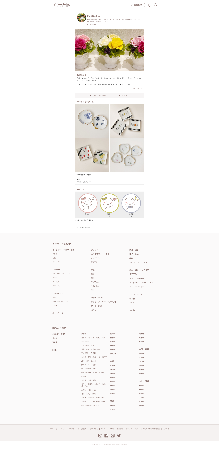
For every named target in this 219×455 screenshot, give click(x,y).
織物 (131, 258)
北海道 (54, 338)
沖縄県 (141, 405)
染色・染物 (134, 254)
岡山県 (141, 354)
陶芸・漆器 (134, 250)
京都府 (112, 409)
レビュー (124, 95)
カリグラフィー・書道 (100, 254)
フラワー (56, 270)
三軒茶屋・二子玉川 (88, 353)
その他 (132, 310)
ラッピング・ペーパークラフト (104, 302)
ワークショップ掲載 (107, 429)
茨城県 (112, 334)
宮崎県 (141, 401)
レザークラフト (97, 298)
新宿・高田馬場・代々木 (90, 405)
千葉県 (112, 350)
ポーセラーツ (57, 313)
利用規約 (120, 429)
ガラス (93, 310)
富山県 (112, 365)
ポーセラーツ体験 (83, 175)
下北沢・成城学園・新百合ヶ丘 (92, 398)
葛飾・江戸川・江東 (88, 394)
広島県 (141, 357)
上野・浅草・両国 (87, 345)
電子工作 (133, 274)
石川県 (112, 369)
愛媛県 (141, 373)
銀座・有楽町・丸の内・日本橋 (92, 372)
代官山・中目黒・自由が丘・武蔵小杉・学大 (94, 385)
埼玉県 (112, 346)
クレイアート (96, 250)
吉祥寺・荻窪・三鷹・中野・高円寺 (94, 357)
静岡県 (112, 385)
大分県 (141, 397)
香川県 (141, 369)
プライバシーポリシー (133, 429)
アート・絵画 (96, 306)
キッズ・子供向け (136, 278)
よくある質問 (82, 429)
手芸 (93, 270)
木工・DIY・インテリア (139, 270)
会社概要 (166, 429)
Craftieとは (53, 429)
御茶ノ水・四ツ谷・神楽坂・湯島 (93, 338)
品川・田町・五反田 (88, 361)
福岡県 (141, 385)
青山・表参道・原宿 (88, 369)
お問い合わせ (94, 429)
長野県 (112, 377)
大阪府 (141, 334)
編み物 (132, 299)
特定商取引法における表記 (151, 429)
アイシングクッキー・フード (141, 283)
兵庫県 (141, 338)
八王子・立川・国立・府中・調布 (93, 401)
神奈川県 (113, 354)
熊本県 (141, 393)
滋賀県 (112, 405)
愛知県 (112, 389)
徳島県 (141, 365)
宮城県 (54, 342)
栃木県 (112, 338)
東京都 (83, 334)
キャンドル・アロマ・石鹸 (63, 250)
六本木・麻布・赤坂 (88, 365)
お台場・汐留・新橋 (88, 380)
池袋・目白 (85, 341)
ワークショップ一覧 (99, 95)
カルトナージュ (135, 294)
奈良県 (141, 342)
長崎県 (141, 389)
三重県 (112, 393)
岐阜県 (112, 381)
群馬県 (112, 342)
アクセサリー (57, 293)
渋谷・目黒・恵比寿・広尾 (90, 349)
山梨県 (112, 373)
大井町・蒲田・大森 (88, 390)
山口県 (141, 361)
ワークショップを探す (67, 429)
